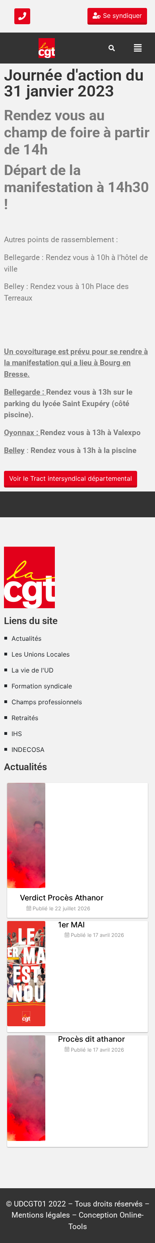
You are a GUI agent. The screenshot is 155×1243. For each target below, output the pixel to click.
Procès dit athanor (91, 1039)
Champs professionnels (47, 702)
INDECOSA (28, 750)
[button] (137, 47)
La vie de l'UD (33, 670)
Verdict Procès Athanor (61, 897)
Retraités (25, 718)
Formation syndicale (42, 686)
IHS (17, 734)
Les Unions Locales (41, 654)
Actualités (26, 638)
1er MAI (71, 924)
